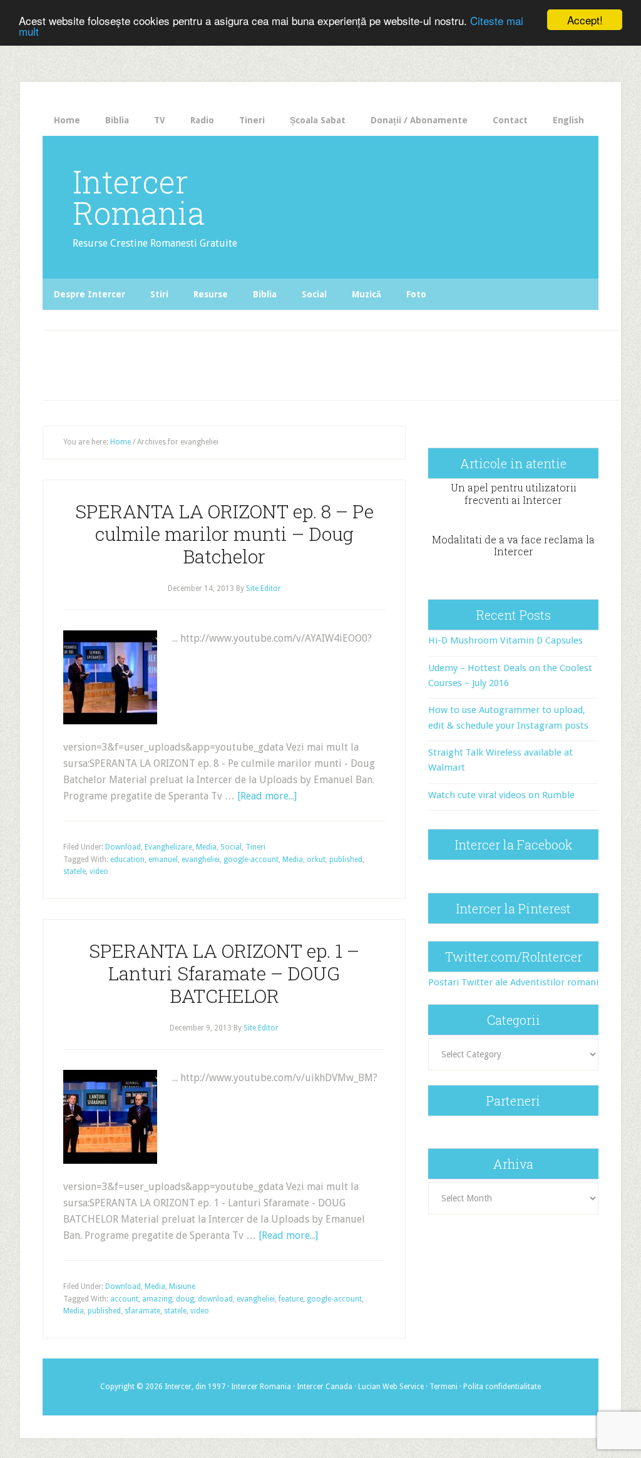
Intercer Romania (139, 197)
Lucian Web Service (391, 1386)
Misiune (182, 1286)
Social (231, 847)
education (127, 859)
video (99, 871)
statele (74, 871)
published (345, 859)
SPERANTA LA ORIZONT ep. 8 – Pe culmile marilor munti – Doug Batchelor (224, 533)
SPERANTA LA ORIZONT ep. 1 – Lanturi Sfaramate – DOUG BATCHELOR (224, 973)
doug (185, 1299)
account (124, 1299)
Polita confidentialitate (502, 1386)
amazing (157, 1299)
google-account (251, 859)
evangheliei (201, 859)
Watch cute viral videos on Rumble (501, 795)
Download (123, 847)
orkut (316, 859)
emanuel (163, 859)
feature (291, 1299)
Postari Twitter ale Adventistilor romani (513, 982)
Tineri (255, 847)
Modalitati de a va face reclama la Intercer (513, 545)
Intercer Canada (324, 1386)
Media (206, 847)
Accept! (585, 20)
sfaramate (142, 1311)
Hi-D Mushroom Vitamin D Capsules (505, 640)
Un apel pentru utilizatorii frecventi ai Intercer (514, 493)
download (215, 1299)
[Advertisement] (273, 362)
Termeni (443, 1386)
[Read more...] (267, 796)
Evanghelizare (168, 847)
